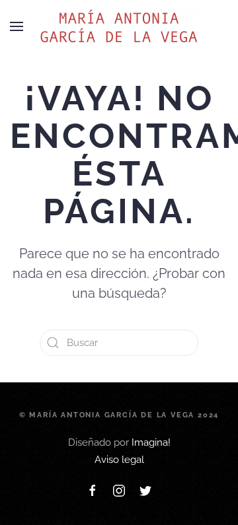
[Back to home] (119, 26)
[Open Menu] (16, 26)
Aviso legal (119, 460)
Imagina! (151, 442)
